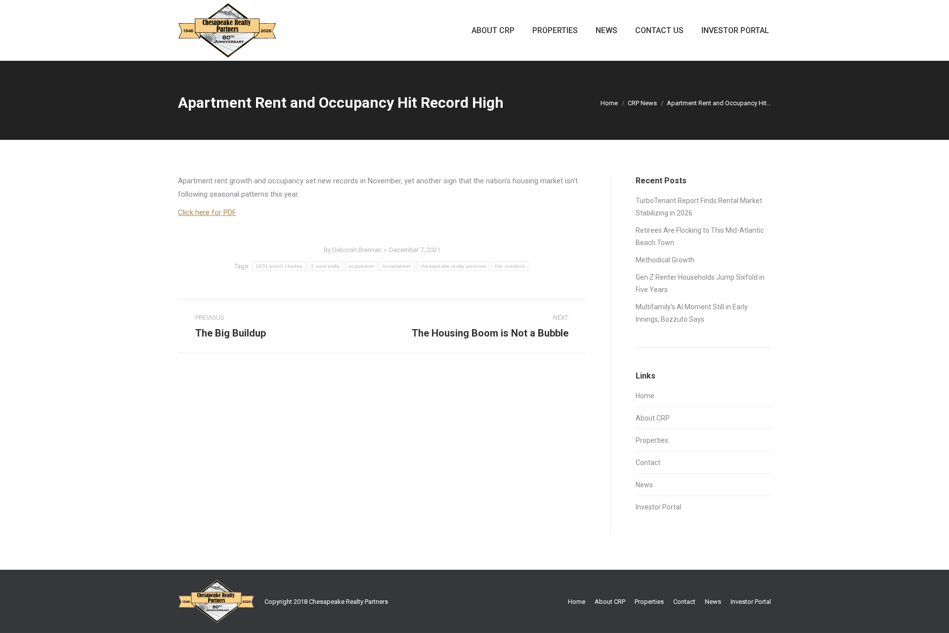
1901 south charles (279, 266)
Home (609, 103)
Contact (648, 462)
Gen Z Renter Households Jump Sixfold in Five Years (700, 283)
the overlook (510, 266)
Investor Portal (658, 507)
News (644, 485)
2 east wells (325, 266)
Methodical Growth (665, 260)
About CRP (653, 418)
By (353, 249)
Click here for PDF (207, 212)
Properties (652, 440)
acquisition (361, 266)
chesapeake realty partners (453, 266)
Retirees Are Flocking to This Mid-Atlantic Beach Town (700, 236)
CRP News (642, 103)
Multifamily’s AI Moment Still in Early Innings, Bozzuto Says (692, 313)
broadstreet (397, 266)
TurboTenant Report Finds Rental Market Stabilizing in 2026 (699, 207)
